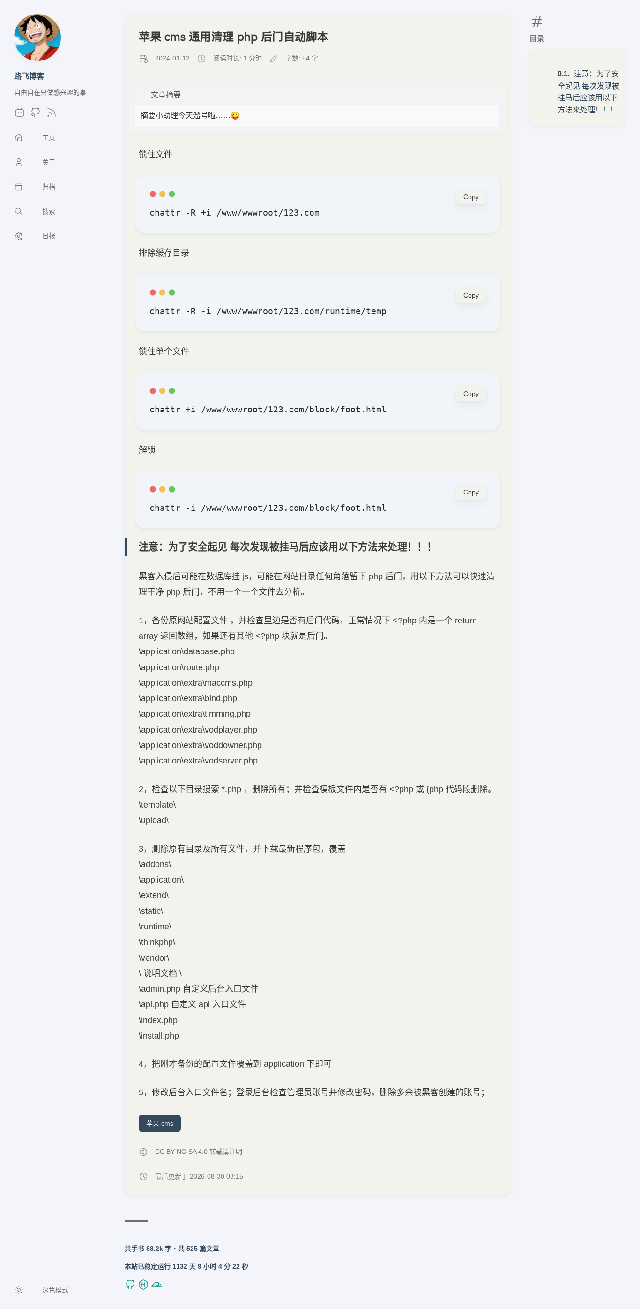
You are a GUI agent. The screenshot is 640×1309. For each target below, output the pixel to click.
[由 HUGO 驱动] (144, 1288)
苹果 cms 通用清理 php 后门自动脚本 (233, 36)
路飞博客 (29, 76)
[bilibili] (19, 115)
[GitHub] (35, 115)
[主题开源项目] (131, 1288)
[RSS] (51, 115)
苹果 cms (159, 1123)
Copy (471, 197)
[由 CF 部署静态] (156, 1288)
